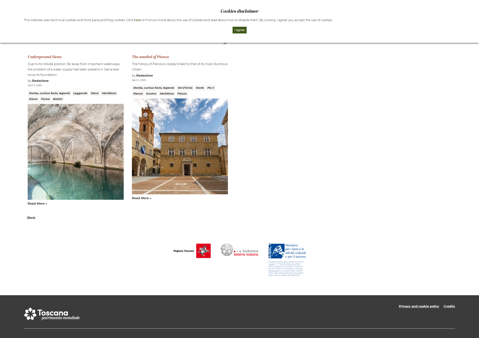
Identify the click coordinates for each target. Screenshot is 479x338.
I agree (239, 30)
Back (32, 218)
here (137, 20)
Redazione (40, 81)
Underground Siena (45, 57)
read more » (37, 203)
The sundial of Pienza (150, 57)
